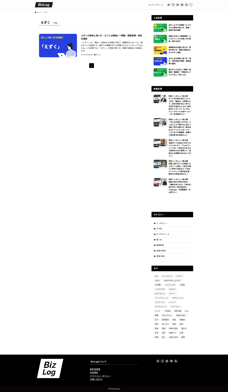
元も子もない (167, 315)
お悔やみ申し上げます (172, 280)
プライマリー (176, 306)
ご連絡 (182, 284)
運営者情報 (95, 369)
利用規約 (94, 372)
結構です (172, 332)
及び (156, 319)
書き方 (184, 328)
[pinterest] (177, 4)
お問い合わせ (96, 379)
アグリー (172, 293)
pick (156, 276)
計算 (181, 332)
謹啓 (156, 337)
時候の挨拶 (173, 328)
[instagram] (173, 4)
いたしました (167, 276)
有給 (156, 332)
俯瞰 (156, 315)
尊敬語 (182, 319)
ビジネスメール (162, 234)
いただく (179, 276)
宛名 (174, 319)
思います (165, 324)
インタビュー (161, 223)
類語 (183, 337)
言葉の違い (161, 256)
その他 (159, 228)
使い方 (159, 239)
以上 (186, 311)
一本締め (167, 311)
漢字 (163, 332)
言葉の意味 (161, 250)
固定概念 (165, 319)
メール (157, 311)
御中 (156, 324)
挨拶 (181, 324)
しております (160, 289)
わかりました (160, 293)
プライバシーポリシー (100, 375)
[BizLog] (44, 4)
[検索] (191, 4)
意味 (174, 324)
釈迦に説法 (173, 337)
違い (163, 337)
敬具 (156, 328)
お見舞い (158, 284)
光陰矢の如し (181, 315)
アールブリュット (161, 298)
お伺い (157, 280)
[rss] (186, 4)
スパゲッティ (160, 302)
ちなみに (172, 289)
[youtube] (182, 4)
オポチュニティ (178, 298)
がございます (170, 284)
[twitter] (168, 4)
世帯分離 (177, 311)
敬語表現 (160, 245)
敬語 (163, 328)
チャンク (172, 302)
